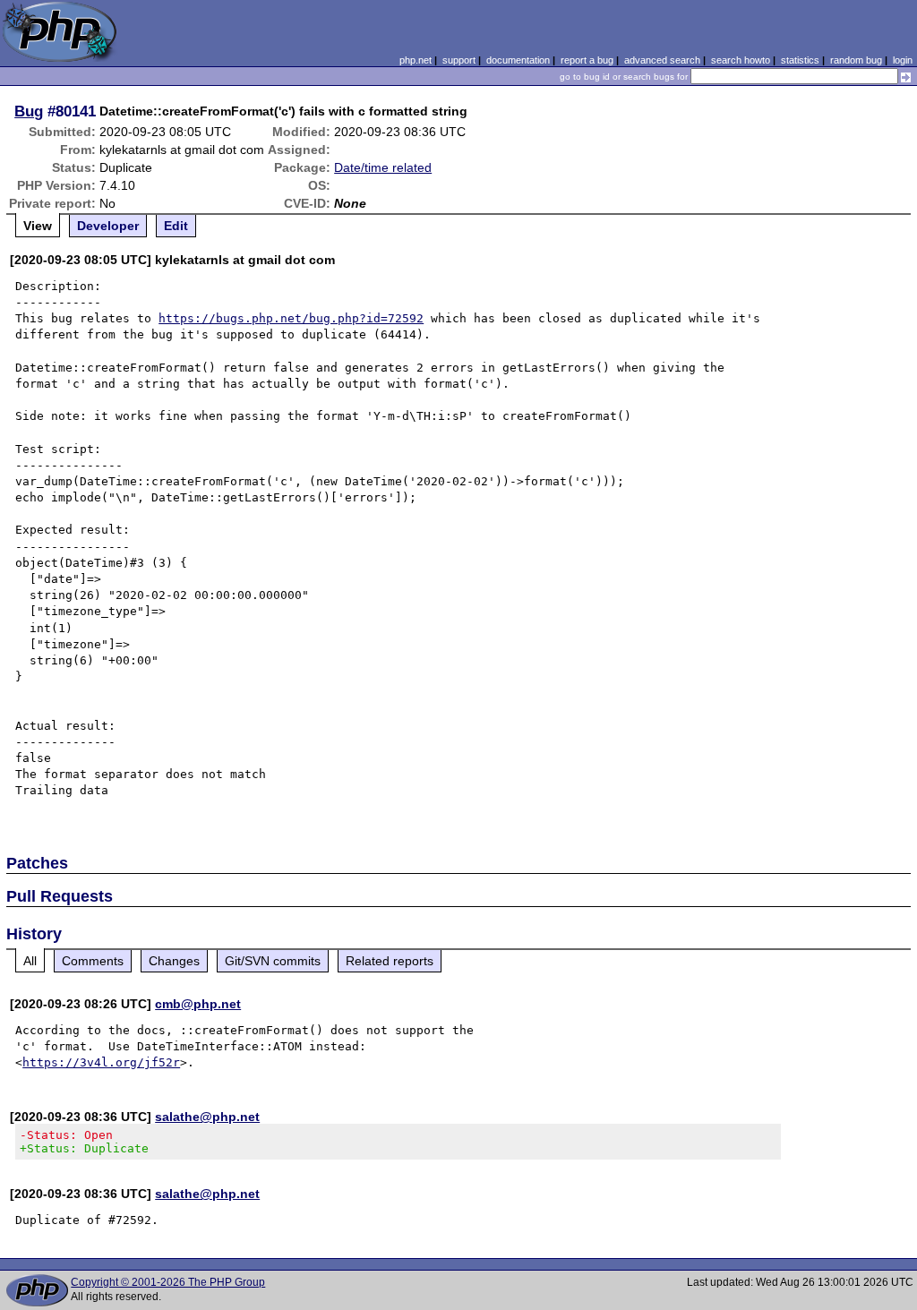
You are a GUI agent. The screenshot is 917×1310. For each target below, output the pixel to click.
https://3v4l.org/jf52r (101, 1062)
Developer (108, 225)
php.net (415, 60)
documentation (518, 60)
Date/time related (383, 167)
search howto (740, 60)
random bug (856, 60)
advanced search (662, 60)
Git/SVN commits (273, 961)
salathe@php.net (207, 1116)
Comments (93, 961)
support (459, 60)
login (903, 60)
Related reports (389, 961)
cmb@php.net (198, 1004)
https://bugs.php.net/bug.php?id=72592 (291, 318)
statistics (800, 60)
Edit (176, 225)
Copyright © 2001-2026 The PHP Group (168, 1282)
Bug (28, 111)
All (30, 961)
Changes (174, 961)
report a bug (587, 60)
